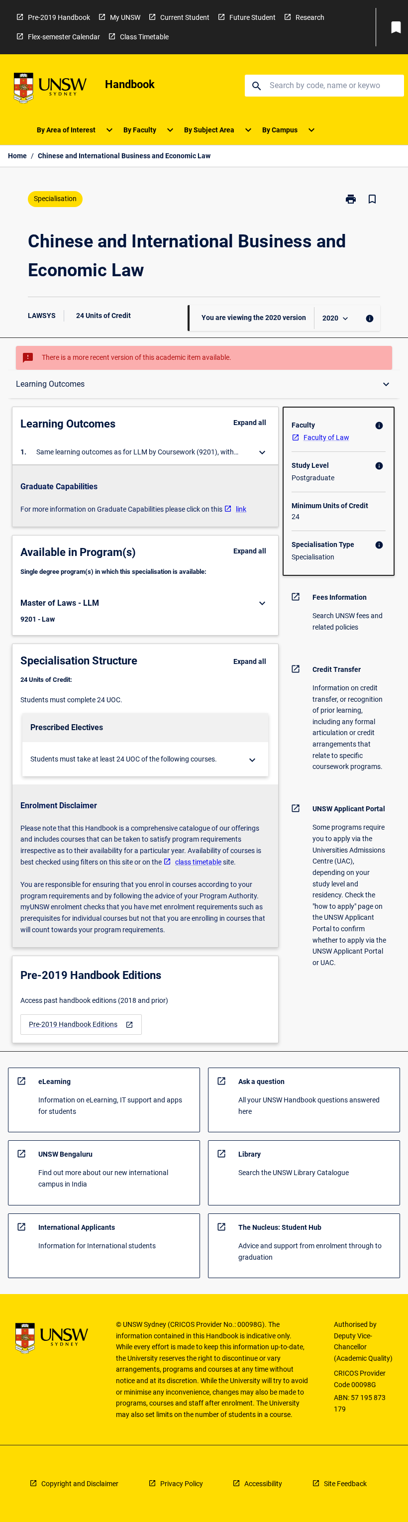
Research (310, 17)
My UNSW (125, 17)
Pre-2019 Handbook (59, 17)
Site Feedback (345, 1484)
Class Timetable (144, 37)
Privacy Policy (181, 1484)
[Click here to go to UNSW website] (50, 90)
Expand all (249, 423)
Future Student (252, 17)
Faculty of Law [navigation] (326, 437)
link (241, 509)
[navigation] (81, 1024)
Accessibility (263, 1484)
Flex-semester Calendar (64, 37)
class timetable (198, 862)
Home (17, 156)
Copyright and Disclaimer (79, 1484)
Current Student (184, 17)
